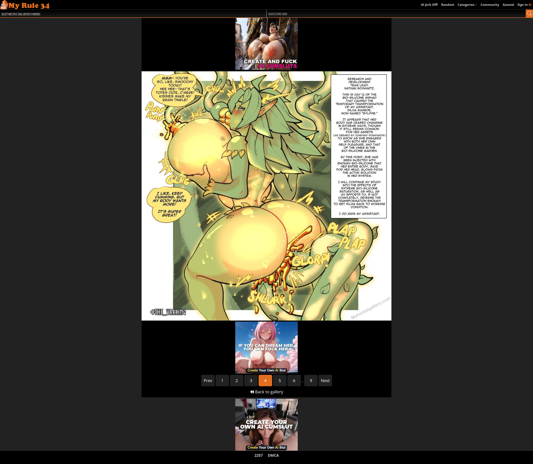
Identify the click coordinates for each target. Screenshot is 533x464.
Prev (208, 380)
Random (447, 4)
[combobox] (120, 13)
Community (490, 4)
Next (325, 380)
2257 (258, 455)
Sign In (523, 4)
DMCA (273, 455)
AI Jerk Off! (429, 4)
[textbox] (120, 13)
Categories (466, 4)
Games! (508, 4)
